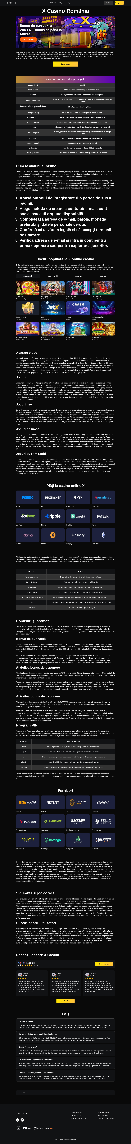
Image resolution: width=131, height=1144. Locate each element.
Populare (26, 276)
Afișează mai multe (65, 1001)
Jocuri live (51, 276)
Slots (101, 276)
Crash (77, 276)
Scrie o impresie (104, 964)
